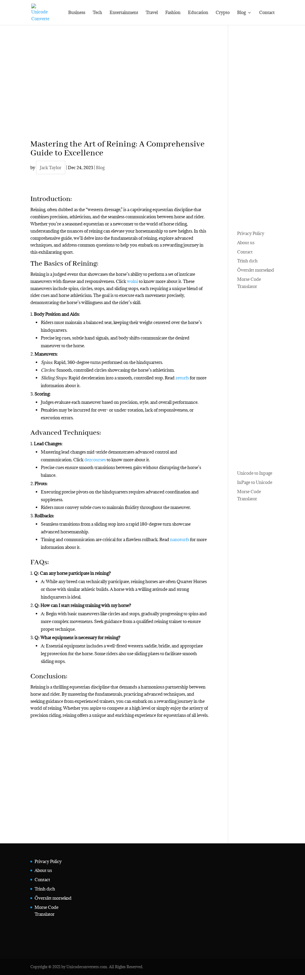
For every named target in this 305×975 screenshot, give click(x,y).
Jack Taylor (50, 167)
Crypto (223, 12)
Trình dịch (247, 261)
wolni (132, 281)
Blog (241, 12)
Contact (267, 12)
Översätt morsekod (255, 270)
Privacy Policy (250, 233)
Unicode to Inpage (254, 473)
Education (198, 12)
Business (76, 12)
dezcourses (95, 459)
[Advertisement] (119, 91)
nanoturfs (179, 539)
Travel (152, 12)
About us (245, 242)
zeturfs (182, 378)
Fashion (172, 12)
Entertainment (124, 12)
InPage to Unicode (254, 482)
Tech (97, 12)
